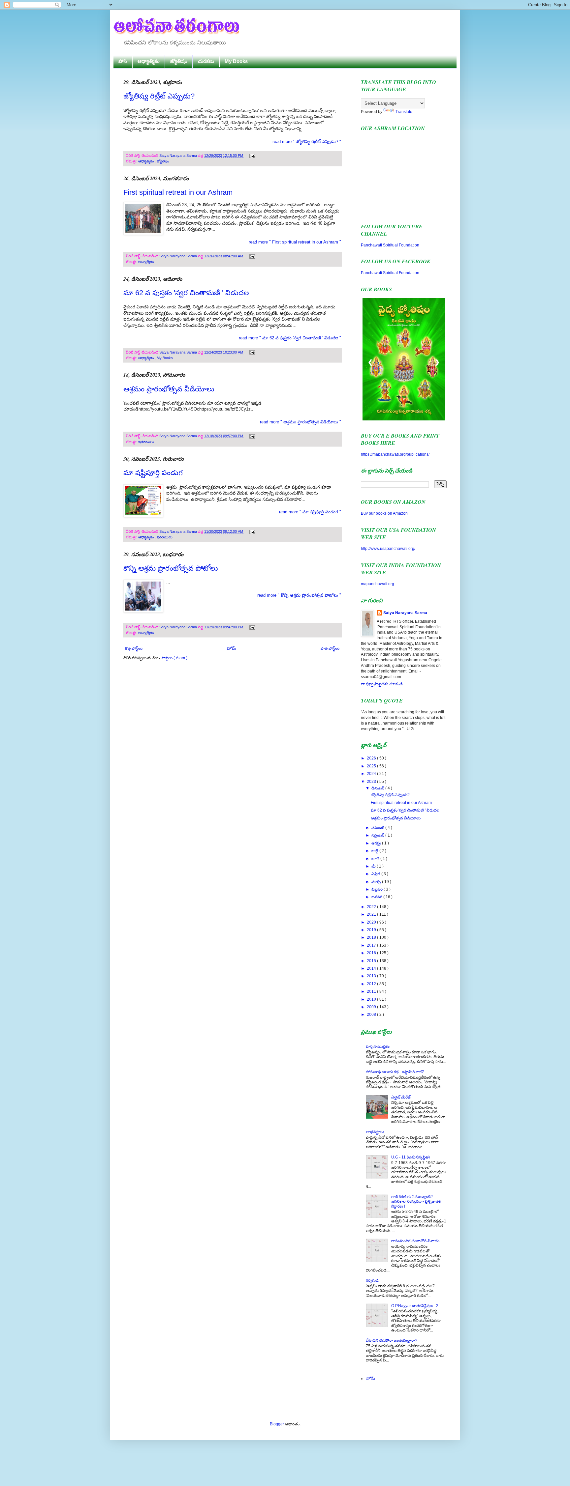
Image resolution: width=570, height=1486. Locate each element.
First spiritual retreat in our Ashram (178, 192)
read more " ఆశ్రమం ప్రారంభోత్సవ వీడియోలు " (300, 421)
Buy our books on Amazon (384, 513)
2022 (372, 906)
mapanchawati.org (377, 584)
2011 (372, 991)
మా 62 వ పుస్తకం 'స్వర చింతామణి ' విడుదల (186, 293)
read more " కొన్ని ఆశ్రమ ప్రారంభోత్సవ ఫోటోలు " (299, 595)
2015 (372, 960)
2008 (372, 1014)
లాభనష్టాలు (375, 1131)
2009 (372, 1007)
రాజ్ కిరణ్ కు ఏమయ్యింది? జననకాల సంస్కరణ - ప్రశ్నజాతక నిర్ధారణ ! (416, 1201)
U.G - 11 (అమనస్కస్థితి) (410, 1157)
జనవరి (377, 897)
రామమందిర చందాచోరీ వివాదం (415, 1241)
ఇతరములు (146, 442)
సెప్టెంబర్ (378, 835)
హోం (122, 61)
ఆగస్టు (376, 843)
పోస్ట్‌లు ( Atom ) (174, 658)
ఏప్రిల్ (376, 874)
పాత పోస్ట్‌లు (330, 648)
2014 (372, 968)
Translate (404, 111)
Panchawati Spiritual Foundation (390, 245)
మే (374, 866)
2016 (372, 953)
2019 (372, 930)
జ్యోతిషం (178, 61)
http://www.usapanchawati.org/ (388, 548)
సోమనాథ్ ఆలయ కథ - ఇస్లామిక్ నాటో (395, 1072)
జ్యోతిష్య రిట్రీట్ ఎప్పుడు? (159, 96)
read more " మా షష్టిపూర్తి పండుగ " (310, 511)
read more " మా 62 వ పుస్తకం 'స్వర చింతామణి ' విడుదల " (290, 337)
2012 (372, 984)
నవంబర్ (378, 827)
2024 (372, 773)
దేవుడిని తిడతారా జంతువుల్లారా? (391, 1340)
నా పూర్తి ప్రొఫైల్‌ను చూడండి (382, 684)
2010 (372, 999)
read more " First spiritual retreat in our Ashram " (295, 242)
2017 (372, 945)
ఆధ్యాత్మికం (149, 61)
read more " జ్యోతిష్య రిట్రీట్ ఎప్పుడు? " (306, 141)
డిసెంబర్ (378, 788)
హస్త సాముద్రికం (378, 1046)
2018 (372, 937)
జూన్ (375, 858)
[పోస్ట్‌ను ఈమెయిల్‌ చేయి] (251, 155)
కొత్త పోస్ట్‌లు (133, 648)
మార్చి (376, 881)
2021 (372, 914)
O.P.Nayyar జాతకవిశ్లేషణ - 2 (414, 1305)
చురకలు (206, 61)
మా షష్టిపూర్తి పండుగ (153, 473)
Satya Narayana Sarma (178, 155)
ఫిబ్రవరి (377, 889)
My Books (236, 61)
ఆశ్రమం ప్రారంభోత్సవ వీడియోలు (168, 389)
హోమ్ (231, 648)
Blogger (277, 1424)
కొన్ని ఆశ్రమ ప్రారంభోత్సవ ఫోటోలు (170, 568)
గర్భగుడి (372, 1280)
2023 (372, 781)
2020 (372, 922)
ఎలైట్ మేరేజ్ (401, 1097)
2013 (372, 976)
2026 (372, 758)
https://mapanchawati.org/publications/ (395, 454)
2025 (372, 766)
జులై (375, 850)
